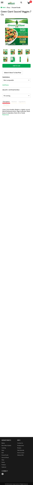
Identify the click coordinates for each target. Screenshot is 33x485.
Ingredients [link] (22, 101)
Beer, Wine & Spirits (6, 445)
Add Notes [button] (5, 85)
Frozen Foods (16, 7)
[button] (5, 52)
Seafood (4, 467)
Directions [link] (6, 105)
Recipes (19, 448)
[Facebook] (3, 474)
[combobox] (16, 80)
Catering (4, 448)
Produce (4, 464)
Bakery (3, 443)
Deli (3, 452)
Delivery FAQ (20, 455)
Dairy (3, 450)
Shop (8, 7)
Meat (3, 460)
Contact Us (20, 443)
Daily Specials (20, 450)
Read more (5, 114)
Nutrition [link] (14, 101)
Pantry (3, 462)
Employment (20, 445)
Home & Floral (5, 457)
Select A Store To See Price (12, 72)
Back (3, 7)
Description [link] (6, 101)
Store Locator (20, 452)
